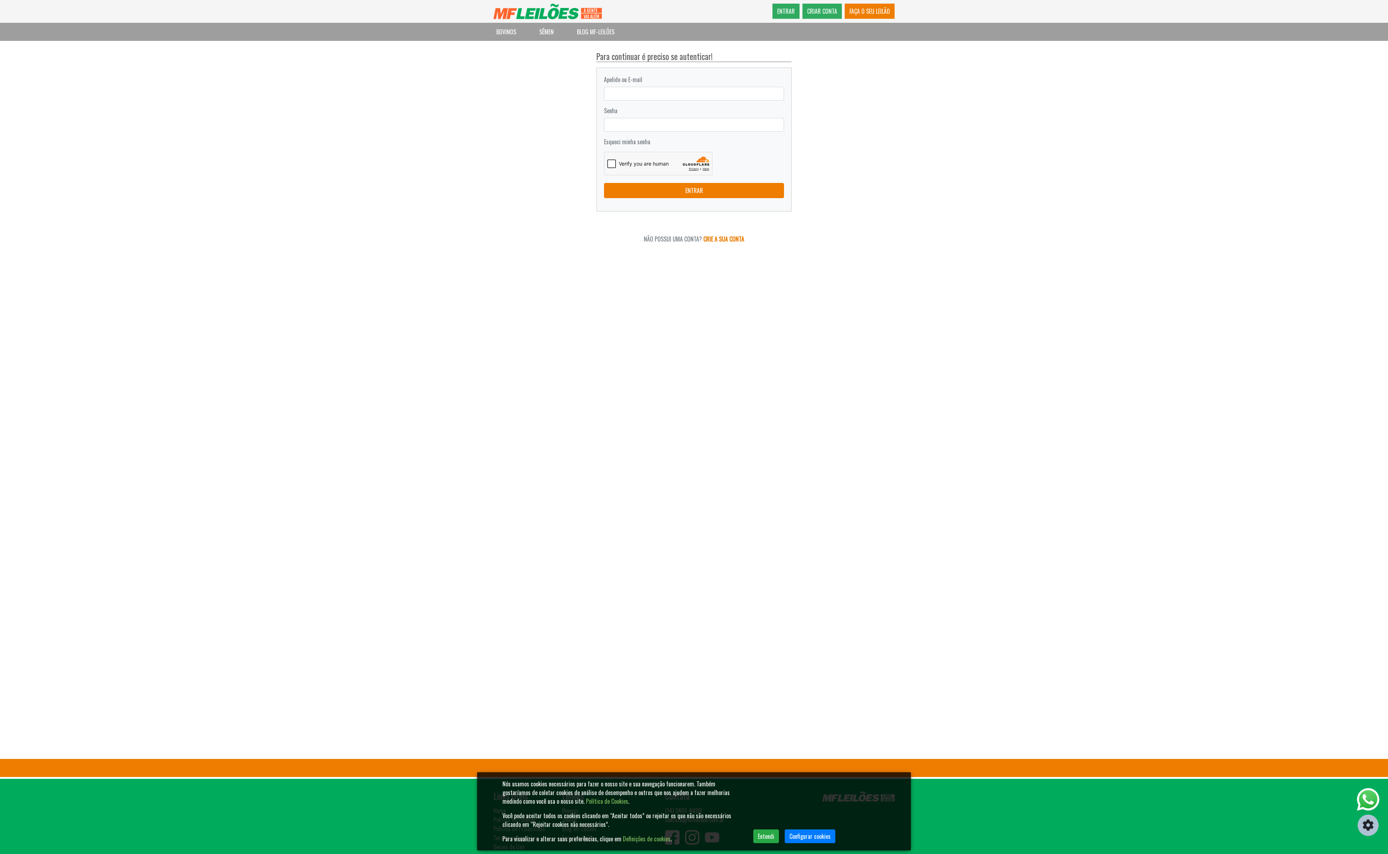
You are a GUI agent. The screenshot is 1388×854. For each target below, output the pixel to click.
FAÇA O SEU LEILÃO (869, 11)
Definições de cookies (647, 838)
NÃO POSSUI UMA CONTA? (694, 239)
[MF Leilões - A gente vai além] (547, 11)
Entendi (766, 836)
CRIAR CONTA (822, 11)
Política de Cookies (607, 801)
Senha (610, 110)
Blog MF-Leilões (595, 31)
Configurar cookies (810, 836)
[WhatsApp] (1368, 799)
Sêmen (546, 31)
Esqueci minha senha (627, 141)
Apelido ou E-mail (623, 79)
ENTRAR (786, 11)
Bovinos (506, 31)
